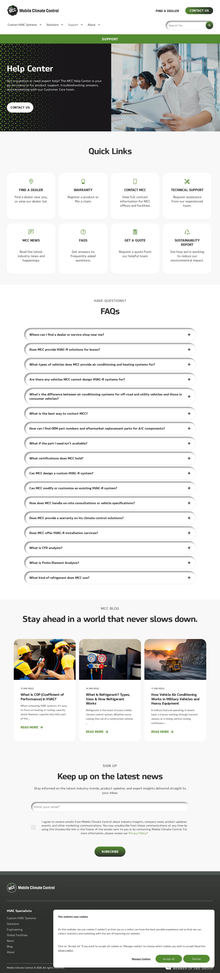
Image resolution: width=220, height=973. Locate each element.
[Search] (209, 25)
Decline (196, 958)
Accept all (169, 958)
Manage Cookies (141, 958)
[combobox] (190, 25)
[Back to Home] (27, 11)
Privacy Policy (137, 833)
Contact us (20, 107)
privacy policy (65, 950)
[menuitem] (22, 24)
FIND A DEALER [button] (167, 10)
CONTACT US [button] (199, 10)
